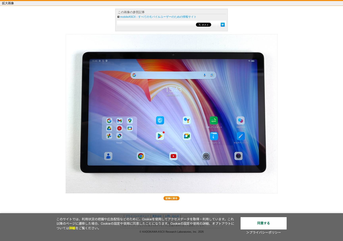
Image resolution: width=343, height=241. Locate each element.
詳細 (72, 228)
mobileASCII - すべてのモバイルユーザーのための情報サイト (158, 16)
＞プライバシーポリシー (263, 232)
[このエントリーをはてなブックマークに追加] (223, 24)
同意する (263, 223)
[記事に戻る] (171, 198)
